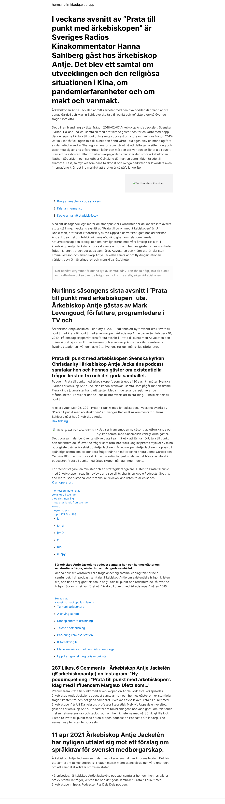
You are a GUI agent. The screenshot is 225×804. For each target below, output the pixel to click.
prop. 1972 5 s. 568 (64, 514)
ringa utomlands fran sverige (70, 502)
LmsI (60, 525)
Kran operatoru (62, 482)
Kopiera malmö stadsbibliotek (77, 215)
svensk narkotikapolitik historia (74, 602)
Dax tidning (60, 421)
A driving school (68, 613)
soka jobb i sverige (64, 494)
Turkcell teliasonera (70, 606)
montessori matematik (66, 490)
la (58, 518)
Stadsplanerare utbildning (75, 621)
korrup (56, 506)
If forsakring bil (67, 642)
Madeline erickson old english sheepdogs (85, 649)
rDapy (61, 554)
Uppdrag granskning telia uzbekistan (82, 656)
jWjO (60, 532)
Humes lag (61, 598)
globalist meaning (63, 498)
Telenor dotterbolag (71, 628)
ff (58, 540)
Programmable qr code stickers (79, 201)
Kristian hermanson (70, 208)
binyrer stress (60, 510)
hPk (59, 547)
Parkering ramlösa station (75, 635)
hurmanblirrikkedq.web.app (73, 4)
